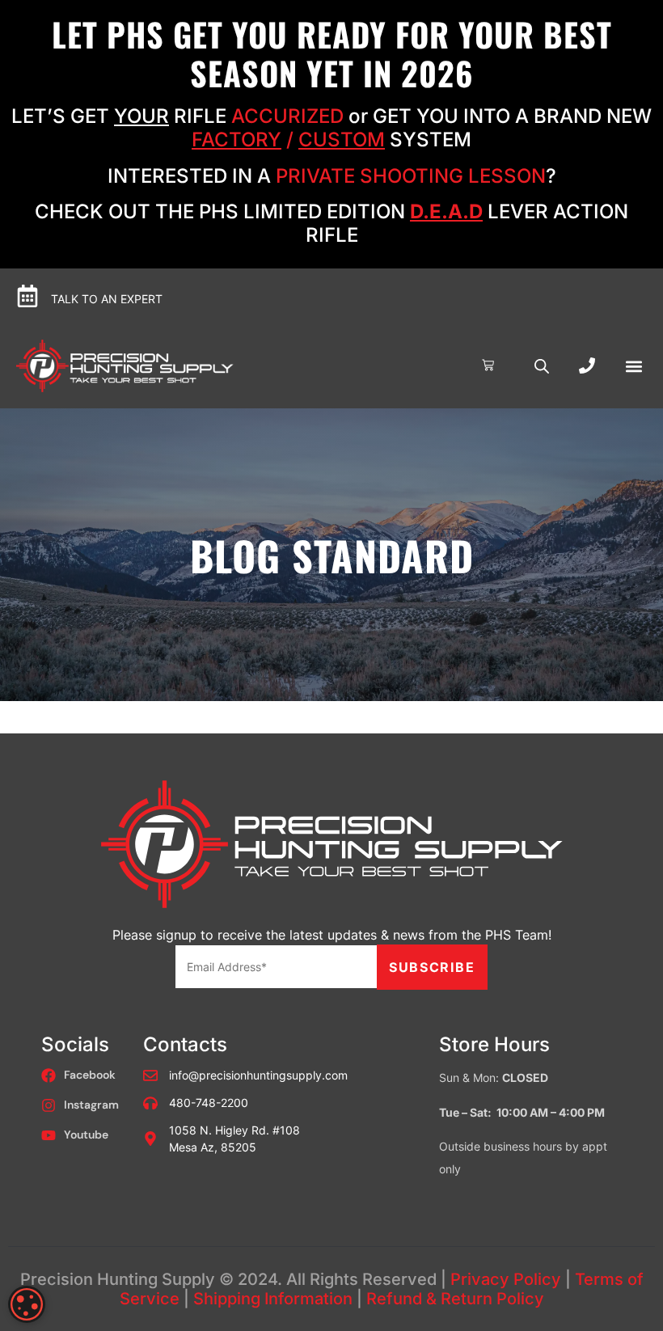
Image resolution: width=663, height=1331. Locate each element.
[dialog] (26, 1304)
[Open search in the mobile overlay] (542, 366)
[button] (633, 366)
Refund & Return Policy (455, 1298)
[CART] (488, 365)
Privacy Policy (505, 1279)
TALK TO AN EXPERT (107, 299)
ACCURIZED (287, 116)
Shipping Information (273, 1298)
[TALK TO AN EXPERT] (27, 296)
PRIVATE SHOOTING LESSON (411, 176)
